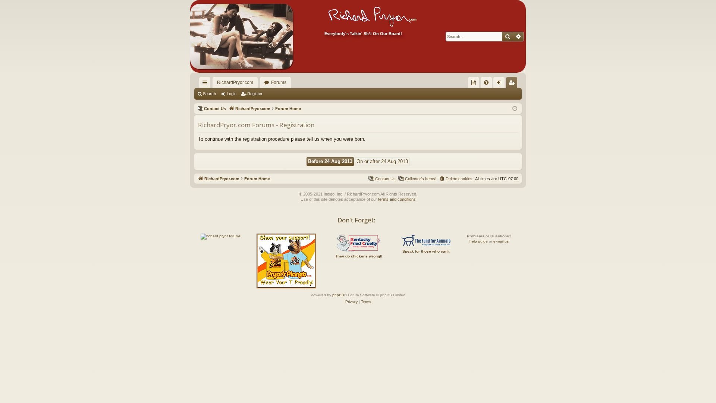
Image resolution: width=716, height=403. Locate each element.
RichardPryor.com (235, 82)
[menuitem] (473, 82)
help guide (479, 241)
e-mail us (501, 241)
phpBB (338, 295)
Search (209, 93)
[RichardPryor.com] (241, 36)
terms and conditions (397, 199)
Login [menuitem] (500, 84)
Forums (278, 82)
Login (231, 93)
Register (255, 93)
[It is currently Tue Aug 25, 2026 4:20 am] (514, 108)
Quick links (206, 84)
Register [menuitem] (513, 84)
